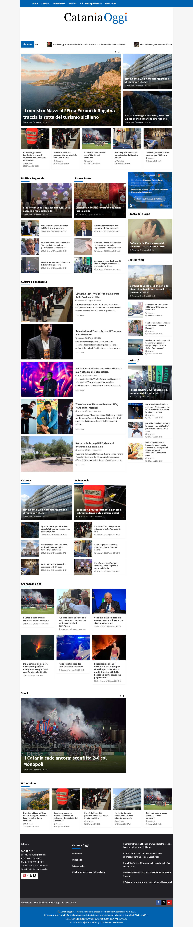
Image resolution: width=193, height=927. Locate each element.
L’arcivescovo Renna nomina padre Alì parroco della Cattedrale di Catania (63, 113)
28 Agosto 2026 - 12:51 (94, 338)
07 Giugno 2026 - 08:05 (113, 269)
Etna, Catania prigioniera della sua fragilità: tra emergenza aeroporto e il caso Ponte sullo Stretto (35, 667)
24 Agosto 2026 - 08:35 (41, 770)
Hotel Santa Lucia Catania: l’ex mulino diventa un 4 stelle (124, 815)
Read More (79, 315)
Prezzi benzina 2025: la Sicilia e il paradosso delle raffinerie (149, 391)
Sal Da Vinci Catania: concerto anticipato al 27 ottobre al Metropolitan (98, 370)
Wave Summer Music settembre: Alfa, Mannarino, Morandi (96, 406)
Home (35, 3)
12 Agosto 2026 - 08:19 (114, 681)
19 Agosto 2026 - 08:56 (148, 250)
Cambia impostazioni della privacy (88, 872)
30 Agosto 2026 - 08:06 (62, 163)
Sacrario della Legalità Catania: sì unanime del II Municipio (94, 445)
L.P (26, 675)
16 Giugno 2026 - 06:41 (113, 231)
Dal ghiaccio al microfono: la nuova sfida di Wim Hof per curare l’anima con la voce (157, 427)
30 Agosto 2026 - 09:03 (32, 827)
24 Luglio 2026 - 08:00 (143, 397)
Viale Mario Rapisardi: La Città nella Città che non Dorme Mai (156, 307)
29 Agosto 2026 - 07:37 (41, 122)
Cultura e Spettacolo (91, 3)
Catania (45, 3)
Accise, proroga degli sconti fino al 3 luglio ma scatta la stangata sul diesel (107, 263)
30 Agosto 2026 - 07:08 (93, 163)
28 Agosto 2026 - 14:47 (154, 161)
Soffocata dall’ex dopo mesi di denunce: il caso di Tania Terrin (147, 245)
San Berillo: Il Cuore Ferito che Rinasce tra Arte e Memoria (157, 325)
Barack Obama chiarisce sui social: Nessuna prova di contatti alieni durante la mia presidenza (157, 408)
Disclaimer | (107, 922)
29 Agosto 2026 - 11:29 (143, 122)
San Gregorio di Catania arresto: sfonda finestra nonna (126, 155)
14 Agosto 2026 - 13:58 (77, 670)
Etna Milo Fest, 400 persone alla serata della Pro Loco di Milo (65, 155)
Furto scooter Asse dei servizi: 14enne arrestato (71, 665)
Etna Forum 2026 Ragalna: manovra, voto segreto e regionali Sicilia (46, 209)
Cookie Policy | (77, 922)
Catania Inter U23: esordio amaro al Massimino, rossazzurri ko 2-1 (61, 761)
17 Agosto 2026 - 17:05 (79, 629)
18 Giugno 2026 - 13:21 (97, 214)
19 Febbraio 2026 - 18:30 (155, 315)
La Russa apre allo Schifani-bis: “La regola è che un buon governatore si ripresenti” (55, 245)
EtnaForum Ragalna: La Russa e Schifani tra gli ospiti (55, 263)
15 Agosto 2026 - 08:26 (114, 626)
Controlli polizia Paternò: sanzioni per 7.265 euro (158, 153)
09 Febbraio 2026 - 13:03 (155, 461)
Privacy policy (79, 866)
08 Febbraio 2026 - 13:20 (155, 354)
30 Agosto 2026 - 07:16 (143, 85)
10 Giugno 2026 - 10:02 (113, 251)
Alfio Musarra (83, 214)
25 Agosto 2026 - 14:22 (94, 411)
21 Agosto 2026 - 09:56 (94, 450)
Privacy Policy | (93, 922)
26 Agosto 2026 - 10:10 (94, 375)
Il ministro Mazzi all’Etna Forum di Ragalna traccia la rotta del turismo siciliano (35, 817)
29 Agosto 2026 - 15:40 (123, 163)
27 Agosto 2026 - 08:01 (59, 251)
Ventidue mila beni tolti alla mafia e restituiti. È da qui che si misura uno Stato (108, 620)
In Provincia (59, 3)
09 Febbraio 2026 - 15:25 (155, 437)
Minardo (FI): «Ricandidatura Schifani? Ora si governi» (54, 226)
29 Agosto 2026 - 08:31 (41, 214)
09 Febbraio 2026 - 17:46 (155, 334)
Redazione (110, 3)
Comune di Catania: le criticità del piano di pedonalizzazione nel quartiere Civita (149, 289)
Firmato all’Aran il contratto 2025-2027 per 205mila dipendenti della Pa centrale (107, 245)
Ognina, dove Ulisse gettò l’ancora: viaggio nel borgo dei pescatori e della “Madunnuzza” (157, 344)
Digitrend (140, 915)
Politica (73, 3)
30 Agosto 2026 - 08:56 (32, 166)
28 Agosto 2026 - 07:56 (59, 231)
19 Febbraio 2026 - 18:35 (155, 418)
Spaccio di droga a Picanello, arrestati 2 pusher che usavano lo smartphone (147, 117)
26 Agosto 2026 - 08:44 (59, 268)
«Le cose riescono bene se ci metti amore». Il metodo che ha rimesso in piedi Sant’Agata (72, 621)
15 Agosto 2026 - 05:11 (37, 675)
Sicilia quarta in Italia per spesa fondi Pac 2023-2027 (106, 226)
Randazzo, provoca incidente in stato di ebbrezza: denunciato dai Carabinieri (35, 156)
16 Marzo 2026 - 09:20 (148, 296)
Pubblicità (77, 859)
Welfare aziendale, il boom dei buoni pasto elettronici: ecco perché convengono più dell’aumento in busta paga (156, 448)
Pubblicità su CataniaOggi (46, 902)
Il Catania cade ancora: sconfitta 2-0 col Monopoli (95, 155)
